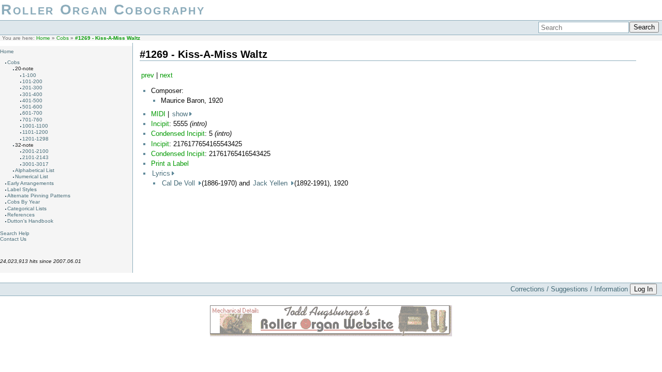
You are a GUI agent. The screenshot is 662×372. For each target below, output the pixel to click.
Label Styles (22, 189)
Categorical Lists (27, 208)
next (166, 75)
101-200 (32, 81)
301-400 (32, 94)
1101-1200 (35, 132)
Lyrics (161, 173)
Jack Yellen (271, 183)
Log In (643, 289)
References (21, 215)
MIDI (158, 114)
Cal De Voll (179, 183)
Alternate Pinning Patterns (38, 195)
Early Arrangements (30, 183)
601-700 (32, 113)
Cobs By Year (23, 202)
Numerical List (31, 176)
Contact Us (13, 239)
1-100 (29, 75)
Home (43, 38)
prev (147, 75)
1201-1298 (35, 139)
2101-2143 (35, 157)
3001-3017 (35, 164)
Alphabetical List (34, 170)
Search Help (14, 233)
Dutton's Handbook (30, 221)
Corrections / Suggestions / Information (569, 289)
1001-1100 (35, 126)
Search (644, 27)
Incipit (160, 124)
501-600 (32, 107)
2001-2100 (35, 151)
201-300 (32, 87)
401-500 (32, 100)
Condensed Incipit (178, 133)
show (180, 114)
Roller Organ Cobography (103, 10)
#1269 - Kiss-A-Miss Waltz (107, 38)
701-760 (32, 119)
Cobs (62, 38)
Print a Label (170, 163)
